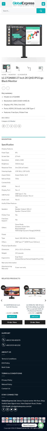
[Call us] (3, 339)
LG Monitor (22, 74)
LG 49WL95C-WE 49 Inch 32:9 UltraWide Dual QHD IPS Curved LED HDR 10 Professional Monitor (35, 308)
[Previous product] (8, 88)
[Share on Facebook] (7, 126)
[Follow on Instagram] (7, 409)
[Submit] (41, 10)
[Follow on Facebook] (3, 409)
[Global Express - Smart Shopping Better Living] (23, 4)
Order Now (12, 322)
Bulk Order (6, 367)
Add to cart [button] (12, 316)
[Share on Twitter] (11, 126)
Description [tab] (6, 139)
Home (4, 74)
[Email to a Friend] (15, 126)
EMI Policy (6, 363)
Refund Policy (7, 384)
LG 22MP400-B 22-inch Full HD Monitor (12, 306)
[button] (3, 4)
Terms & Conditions (9, 359)
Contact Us (6, 388)
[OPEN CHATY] (41, 425)
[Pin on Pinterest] (19, 126)
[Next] (42, 40)
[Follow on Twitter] (11, 409)
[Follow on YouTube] (15, 409)
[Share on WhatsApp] (3, 126)
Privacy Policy (7, 380)
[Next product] (3, 88)
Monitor (12, 74)
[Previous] (5, 40)
